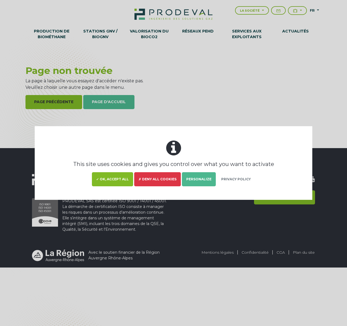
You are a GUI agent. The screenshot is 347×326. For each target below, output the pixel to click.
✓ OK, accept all (112, 179)
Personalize (198, 179)
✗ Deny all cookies (157, 179)
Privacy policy (236, 179)
